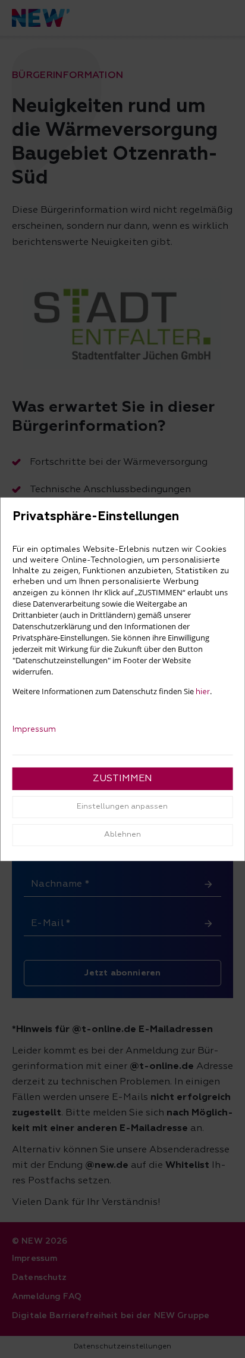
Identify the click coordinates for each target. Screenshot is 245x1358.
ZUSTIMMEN (122, 779)
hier (203, 692)
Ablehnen (122, 834)
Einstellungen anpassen (122, 806)
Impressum (34, 729)
